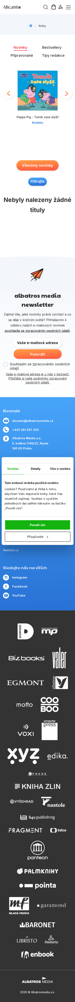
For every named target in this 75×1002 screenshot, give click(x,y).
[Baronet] (37, 925)
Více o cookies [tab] (60, 468)
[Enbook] (37, 954)
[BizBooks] (26, 657)
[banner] (26, 7)
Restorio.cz (11, 550)
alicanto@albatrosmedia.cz (32, 421)
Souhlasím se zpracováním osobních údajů (40, 366)
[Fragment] (25, 830)
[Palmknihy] (37, 871)
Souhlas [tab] (13, 468)
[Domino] (26, 631)
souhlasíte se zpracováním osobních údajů (37, 331)
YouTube (18, 595)
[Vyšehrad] (21, 802)
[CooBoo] (50, 704)
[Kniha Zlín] (37, 786)
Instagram (19, 577)
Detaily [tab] (36, 468)
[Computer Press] (50, 730)
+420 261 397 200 (25, 430)
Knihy (42, 26)
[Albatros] (60, 682)
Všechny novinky (37, 165)
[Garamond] (51, 905)
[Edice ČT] (58, 830)
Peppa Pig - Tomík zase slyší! (38, 117)
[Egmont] (25, 682)
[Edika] (57, 756)
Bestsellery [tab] (51, 47)
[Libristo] (27, 939)
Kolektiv (37, 122)
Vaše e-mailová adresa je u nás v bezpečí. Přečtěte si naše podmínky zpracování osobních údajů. (37, 378)
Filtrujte (37, 181)
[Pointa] (37, 885)
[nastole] (53, 802)
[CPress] (38, 774)
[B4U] (37, 817)
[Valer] (59, 657)
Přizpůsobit (35, 536)
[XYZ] (23, 756)
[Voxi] (26, 730)
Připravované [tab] (22, 55)
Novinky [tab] (20, 47)
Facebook (19, 586)
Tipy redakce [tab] (53, 55)
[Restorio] (51, 939)
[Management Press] (50, 631)
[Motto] (25, 704)
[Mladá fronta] (19, 905)
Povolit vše (37, 525)
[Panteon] (38, 850)
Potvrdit (37, 354)
